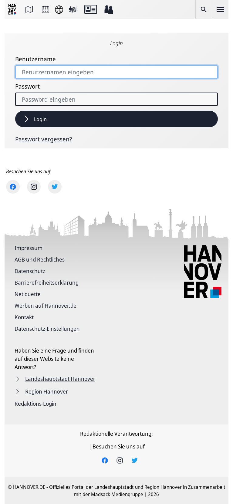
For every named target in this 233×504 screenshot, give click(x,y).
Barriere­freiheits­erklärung (47, 282)
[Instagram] (34, 187)
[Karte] (29, 9)
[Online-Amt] (90, 9)
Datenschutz (30, 271)
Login (40, 119)
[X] (55, 187)
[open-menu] (220, 9)
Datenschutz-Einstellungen (47, 328)
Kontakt (24, 317)
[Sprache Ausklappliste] (59, 9)
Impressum (28, 248)
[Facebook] (13, 187)
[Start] (13, 9)
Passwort (27, 86)
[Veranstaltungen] (45, 9)
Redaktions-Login (35, 403)
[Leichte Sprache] (72, 9)
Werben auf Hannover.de (45, 305)
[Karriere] (108, 9)
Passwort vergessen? (43, 139)
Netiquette (28, 294)
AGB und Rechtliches (40, 259)
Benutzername (35, 59)
